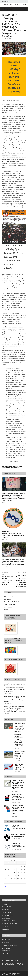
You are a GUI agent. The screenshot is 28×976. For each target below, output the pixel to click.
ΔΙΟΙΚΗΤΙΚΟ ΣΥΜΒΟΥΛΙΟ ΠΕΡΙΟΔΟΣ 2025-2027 (18, 826)
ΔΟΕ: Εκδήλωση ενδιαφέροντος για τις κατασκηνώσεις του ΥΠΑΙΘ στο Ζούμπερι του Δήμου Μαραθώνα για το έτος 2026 (13, 534)
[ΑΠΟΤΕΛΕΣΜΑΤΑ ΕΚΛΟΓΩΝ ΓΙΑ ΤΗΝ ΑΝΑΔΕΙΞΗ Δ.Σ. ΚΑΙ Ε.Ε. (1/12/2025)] (7, 795)
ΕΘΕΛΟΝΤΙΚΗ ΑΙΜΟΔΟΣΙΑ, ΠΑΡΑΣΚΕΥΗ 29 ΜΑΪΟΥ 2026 (19, 767)
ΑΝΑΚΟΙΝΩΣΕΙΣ (6, 907)
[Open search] (24, 9)
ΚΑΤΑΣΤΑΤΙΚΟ (8, 596)
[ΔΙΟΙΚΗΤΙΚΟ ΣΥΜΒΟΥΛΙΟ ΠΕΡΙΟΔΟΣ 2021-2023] (7, 843)
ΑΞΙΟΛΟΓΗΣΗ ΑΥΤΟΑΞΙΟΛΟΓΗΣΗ (14, 466)
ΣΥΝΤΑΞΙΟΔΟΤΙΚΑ (9, 604)
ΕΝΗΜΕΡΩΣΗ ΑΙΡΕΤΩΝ (9, 921)
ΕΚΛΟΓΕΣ (5, 926)
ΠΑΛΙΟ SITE (7, 609)
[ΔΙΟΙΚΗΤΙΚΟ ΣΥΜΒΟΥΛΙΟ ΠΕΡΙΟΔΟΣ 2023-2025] (7, 834)
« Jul (5, 886)
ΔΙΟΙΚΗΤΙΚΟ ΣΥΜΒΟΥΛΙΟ (9, 923)
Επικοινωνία (5, 929)
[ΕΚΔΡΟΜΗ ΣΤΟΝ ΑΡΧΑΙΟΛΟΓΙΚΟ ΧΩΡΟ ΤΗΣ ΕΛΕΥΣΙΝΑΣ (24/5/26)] (8, 752)
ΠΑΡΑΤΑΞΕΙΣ (8, 607)
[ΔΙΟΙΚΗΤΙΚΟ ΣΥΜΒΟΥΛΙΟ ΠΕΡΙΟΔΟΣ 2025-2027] (7, 825)
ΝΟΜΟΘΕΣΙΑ (8, 599)
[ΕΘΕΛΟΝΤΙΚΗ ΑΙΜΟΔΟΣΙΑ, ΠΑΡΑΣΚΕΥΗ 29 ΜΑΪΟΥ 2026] (8, 764)
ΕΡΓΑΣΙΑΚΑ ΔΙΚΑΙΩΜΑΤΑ (11, 601)
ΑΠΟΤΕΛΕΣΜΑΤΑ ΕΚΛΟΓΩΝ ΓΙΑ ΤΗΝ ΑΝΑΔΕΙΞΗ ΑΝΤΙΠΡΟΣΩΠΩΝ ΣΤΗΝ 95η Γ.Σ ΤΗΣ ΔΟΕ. (18, 784)
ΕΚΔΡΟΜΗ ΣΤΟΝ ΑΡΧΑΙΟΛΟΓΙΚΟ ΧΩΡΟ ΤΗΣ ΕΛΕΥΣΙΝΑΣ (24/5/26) (19, 755)
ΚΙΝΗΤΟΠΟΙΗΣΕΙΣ (7, 915)
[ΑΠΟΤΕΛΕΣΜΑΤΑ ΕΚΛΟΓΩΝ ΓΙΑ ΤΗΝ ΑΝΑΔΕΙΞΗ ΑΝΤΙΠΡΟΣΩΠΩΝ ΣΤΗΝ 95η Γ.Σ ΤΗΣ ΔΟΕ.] (7, 781)
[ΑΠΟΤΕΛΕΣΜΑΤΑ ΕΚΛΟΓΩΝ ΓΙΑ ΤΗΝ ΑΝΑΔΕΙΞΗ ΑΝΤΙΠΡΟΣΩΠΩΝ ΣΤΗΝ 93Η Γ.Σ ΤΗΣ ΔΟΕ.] (7, 805)
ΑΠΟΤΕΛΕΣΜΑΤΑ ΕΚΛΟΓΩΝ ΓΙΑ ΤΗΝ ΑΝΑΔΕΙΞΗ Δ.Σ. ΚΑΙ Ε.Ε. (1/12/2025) (18, 797)
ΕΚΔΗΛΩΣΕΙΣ (6, 918)
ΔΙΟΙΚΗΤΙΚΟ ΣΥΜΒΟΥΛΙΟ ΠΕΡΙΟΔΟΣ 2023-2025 (18, 835)
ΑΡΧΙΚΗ (4, 904)
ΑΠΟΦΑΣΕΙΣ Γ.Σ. (7, 909)
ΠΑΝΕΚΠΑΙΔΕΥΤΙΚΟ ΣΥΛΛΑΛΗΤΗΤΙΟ (10, 467)
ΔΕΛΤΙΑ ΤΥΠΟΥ (6, 912)
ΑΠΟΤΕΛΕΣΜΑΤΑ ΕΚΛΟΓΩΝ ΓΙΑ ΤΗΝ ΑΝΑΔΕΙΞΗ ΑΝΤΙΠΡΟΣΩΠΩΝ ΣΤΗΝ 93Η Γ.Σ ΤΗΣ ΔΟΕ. (18, 809)
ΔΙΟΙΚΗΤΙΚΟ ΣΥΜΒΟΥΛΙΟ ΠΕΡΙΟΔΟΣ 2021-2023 (18, 845)
